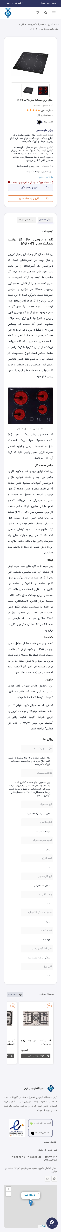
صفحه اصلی (53, 24)
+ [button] (8, 1189)
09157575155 (34, 1157)
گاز (22, 24)
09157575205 (18, 1157)
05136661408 (50, 1157)
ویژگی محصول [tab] (45, 219)
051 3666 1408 (49, 3)
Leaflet (42, 1226)
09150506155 (50, 1160)
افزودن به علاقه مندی (29, 198)
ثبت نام (18, 3)
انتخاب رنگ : (47, 122)
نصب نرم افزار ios (42, 1132)
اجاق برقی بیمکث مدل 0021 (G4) (44, 29)
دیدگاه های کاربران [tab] (26, 219)
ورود (9, 3)
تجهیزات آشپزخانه (36, 24)
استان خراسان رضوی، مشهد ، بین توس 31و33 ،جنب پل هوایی (31, 1170)
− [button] (8, 1194)
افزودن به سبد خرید (35, 1056)
